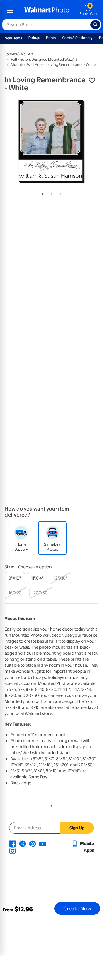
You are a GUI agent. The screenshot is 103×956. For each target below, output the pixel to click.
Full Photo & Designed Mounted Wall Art (44, 59)
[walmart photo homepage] (46, 10)
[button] (91, 80)
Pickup (34, 38)
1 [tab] (42, 193)
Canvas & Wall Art (19, 54)
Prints (51, 38)
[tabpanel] (51, 141)
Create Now (77, 908)
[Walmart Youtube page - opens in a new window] (42, 843)
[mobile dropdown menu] (10, 10)
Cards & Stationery (77, 38)
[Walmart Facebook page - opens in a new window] (12, 843)
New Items (13, 38)
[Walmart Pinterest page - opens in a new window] (32, 843)
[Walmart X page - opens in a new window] (22, 843)
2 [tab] (50, 193)
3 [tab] (59, 193)
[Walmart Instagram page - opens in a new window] (12, 850)
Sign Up (76, 827)
